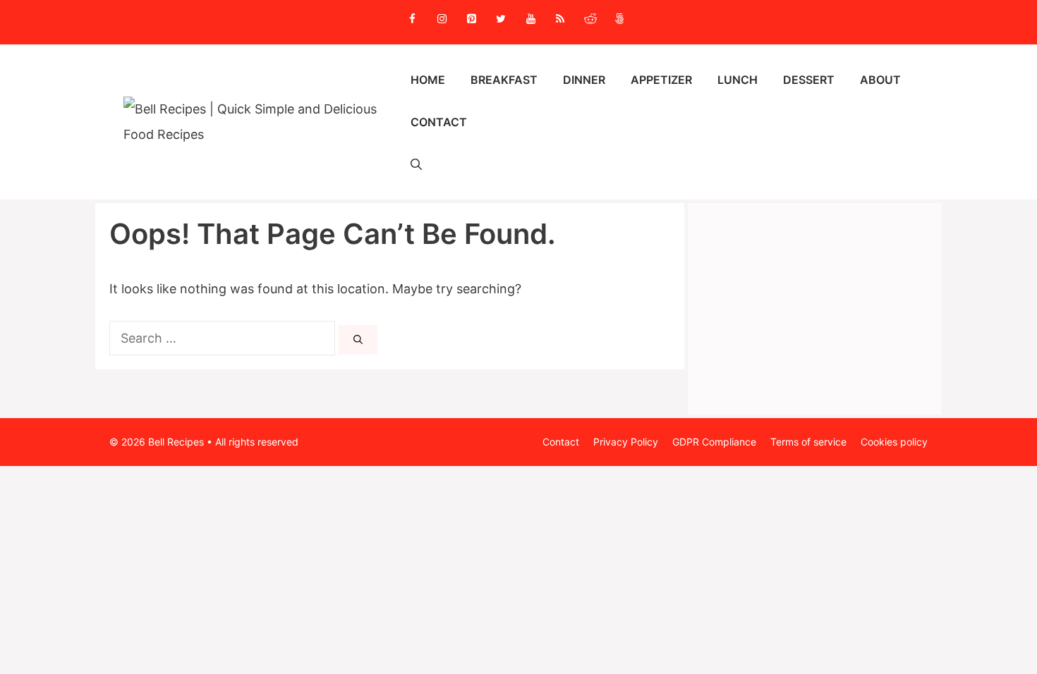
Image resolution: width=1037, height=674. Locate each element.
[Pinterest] (471, 19)
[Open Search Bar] (416, 164)
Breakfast (504, 80)
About (880, 80)
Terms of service (808, 442)
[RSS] (560, 19)
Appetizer (661, 80)
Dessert (809, 80)
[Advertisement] (815, 309)
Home (428, 80)
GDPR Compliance (714, 442)
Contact (439, 122)
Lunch (737, 80)
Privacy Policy (625, 442)
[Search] (358, 340)
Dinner (584, 80)
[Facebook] (412, 19)
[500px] (619, 19)
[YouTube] (530, 19)
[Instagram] (442, 19)
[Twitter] (501, 19)
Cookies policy (894, 442)
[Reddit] (590, 19)
